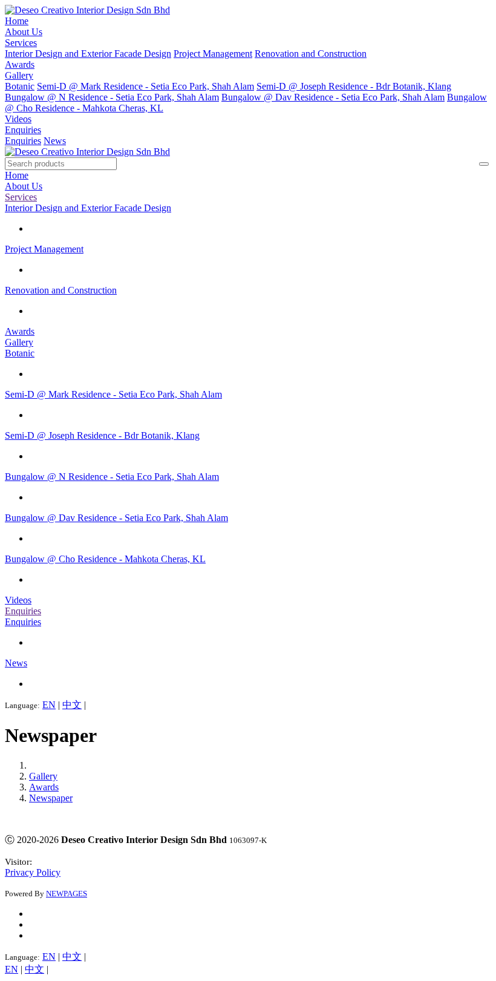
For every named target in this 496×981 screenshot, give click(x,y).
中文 (72, 705)
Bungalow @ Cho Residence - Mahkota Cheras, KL (105, 559)
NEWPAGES (66, 893)
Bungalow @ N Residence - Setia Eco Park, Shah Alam (112, 97)
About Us (23, 32)
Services (21, 43)
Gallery (19, 75)
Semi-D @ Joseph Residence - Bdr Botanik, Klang (353, 86)
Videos (18, 119)
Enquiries (23, 130)
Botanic (19, 86)
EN (49, 705)
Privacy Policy (32, 872)
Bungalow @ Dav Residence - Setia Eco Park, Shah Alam (333, 97)
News (55, 141)
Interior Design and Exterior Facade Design (88, 53)
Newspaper (51, 798)
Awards (19, 64)
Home (16, 21)
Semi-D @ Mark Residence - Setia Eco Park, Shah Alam (145, 86)
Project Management (213, 53)
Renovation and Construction (311, 53)
